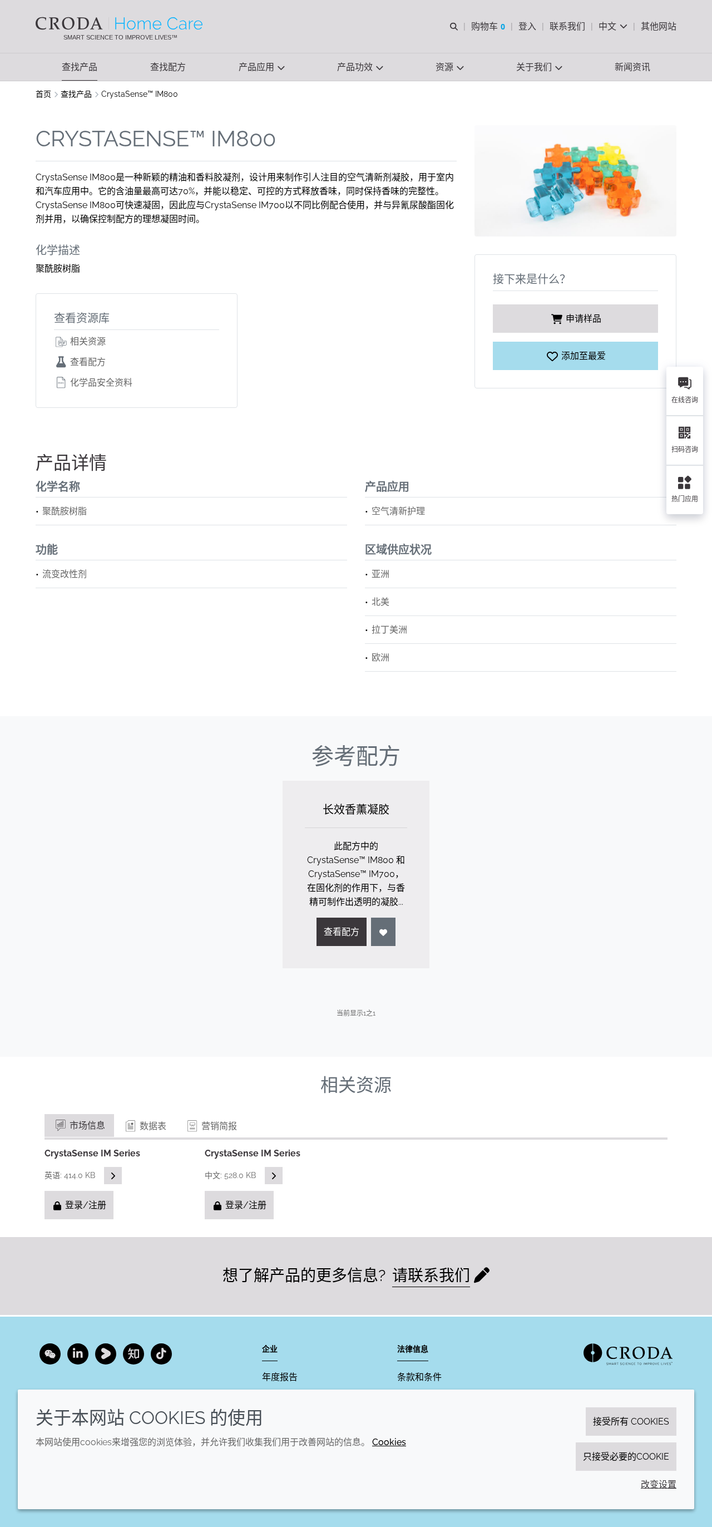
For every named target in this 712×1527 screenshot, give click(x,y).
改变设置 (658, 1484)
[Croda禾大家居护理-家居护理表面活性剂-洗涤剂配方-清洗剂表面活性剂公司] (120, 23)
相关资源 (87, 341)
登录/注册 (84, 1205)
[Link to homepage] (628, 1354)
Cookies (389, 1442)
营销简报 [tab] (218, 1126)
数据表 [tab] (151, 1126)
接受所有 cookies (631, 1421)
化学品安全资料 (100, 382)
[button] (79, 67)
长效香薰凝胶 (356, 809)
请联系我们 (431, 1276)
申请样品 (583, 318)
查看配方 (87, 362)
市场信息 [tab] (86, 1125)
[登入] (383, 932)
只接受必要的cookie (626, 1456)
